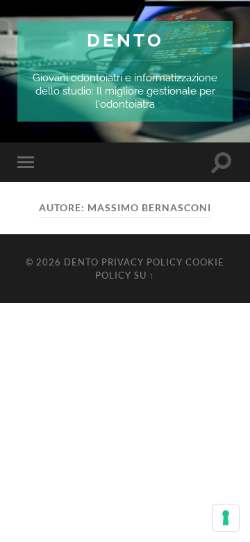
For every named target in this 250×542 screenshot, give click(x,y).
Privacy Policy (142, 262)
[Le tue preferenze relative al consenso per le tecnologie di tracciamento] (225, 517)
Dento (125, 40)
